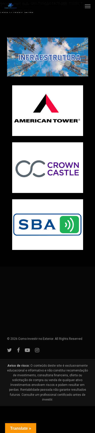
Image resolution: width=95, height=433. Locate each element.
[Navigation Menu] (87, 6)
